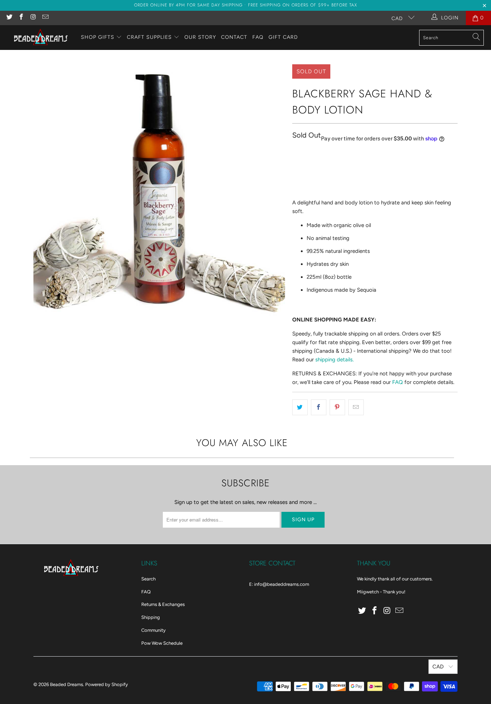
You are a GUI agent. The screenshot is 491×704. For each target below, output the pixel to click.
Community (153, 630)
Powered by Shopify (106, 684)
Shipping (150, 617)
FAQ (257, 37)
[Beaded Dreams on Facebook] (21, 18)
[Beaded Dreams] (40, 37)
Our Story (200, 37)
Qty (296, 154)
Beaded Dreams (66, 684)
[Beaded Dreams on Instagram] (33, 18)
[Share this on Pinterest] (337, 407)
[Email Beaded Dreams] (45, 18)
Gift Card (283, 37)
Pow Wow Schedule (162, 643)
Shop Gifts (97, 37)
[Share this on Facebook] (318, 407)
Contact (234, 37)
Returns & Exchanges (163, 604)
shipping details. (334, 359)
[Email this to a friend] (356, 407)
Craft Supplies (149, 37)
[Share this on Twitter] (300, 407)
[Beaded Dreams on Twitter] (9, 18)
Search (148, 579)
